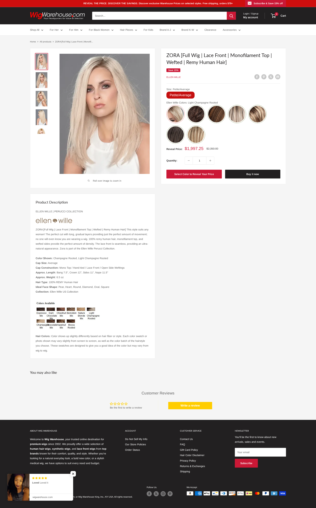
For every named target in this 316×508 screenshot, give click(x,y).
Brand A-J (165, 29)
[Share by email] (277, 76)
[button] (73, 474)
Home (33, 41)
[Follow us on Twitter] (156, 493)
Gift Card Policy (189, 449)
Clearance (210, 29)
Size (178, 89)
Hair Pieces (126, 29)
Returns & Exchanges (192, 466)
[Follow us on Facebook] (149, 493)
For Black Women (99, 29)
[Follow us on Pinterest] (170, 493)
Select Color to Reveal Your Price (194, 174)
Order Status (132, 449)
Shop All (34, 29)
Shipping (185, 471)
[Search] (231, 16)
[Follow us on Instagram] (163, 493)
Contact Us (186, 439)
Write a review (190, 405)
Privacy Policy (188, 460)
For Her (54, 29)
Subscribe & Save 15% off (268, 3)
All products (45, 41)
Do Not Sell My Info (136, 439)
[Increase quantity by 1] (210, 160)
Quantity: (171, 160)
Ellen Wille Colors (192, 102)
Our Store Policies (135, 444)
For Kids (148, 29)
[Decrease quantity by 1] (189, 160)
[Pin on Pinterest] (263, 76)
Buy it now (252, 174)
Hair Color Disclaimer (192, 455)
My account (250, 17)
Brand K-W (187, 29)
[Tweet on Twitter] (270, 76)
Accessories (230, 29)
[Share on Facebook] (256, 76)
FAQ (182, 444)
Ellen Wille (173, 77)
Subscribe (246, 463)
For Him (73, 29)
